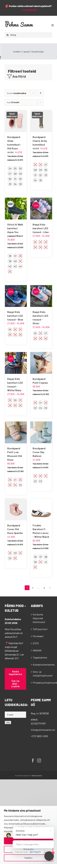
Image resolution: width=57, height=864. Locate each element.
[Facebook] (33, 760)
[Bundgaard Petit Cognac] (41, 363)
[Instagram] (39, 760)
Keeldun (28, 857)
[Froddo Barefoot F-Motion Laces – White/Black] (41, 509)
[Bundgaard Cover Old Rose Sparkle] (16, 509)
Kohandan (29, 849)
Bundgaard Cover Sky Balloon (39, 452)
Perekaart (38, 636)
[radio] (10, 168)
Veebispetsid (36, 775)
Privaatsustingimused (42, 682)
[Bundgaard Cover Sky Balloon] (41, 432)
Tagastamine (40, 657)
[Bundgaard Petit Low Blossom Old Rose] (16, 432)
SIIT (17, 658)
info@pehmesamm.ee (43, 729)
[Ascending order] (40, 93)
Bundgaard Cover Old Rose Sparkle (15, 529)
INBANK (37, 650)
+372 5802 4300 (39, 736)
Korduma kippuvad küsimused (39, 618)
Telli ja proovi (40, 629)
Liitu (8, 722)
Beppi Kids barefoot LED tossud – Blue (15, 315)
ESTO (36, 643)
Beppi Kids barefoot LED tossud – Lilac (41, 228)
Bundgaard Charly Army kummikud (40, 140)
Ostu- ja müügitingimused (42, 673)
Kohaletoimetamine (42, 664)
